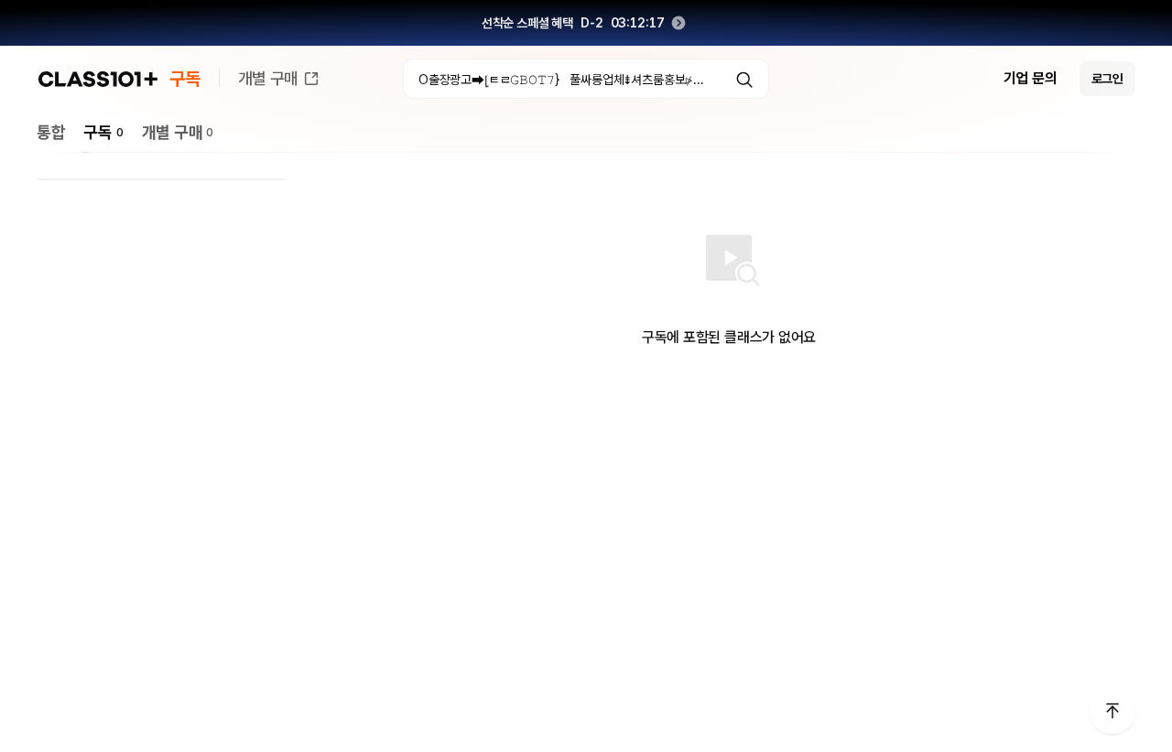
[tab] (51, 132)
